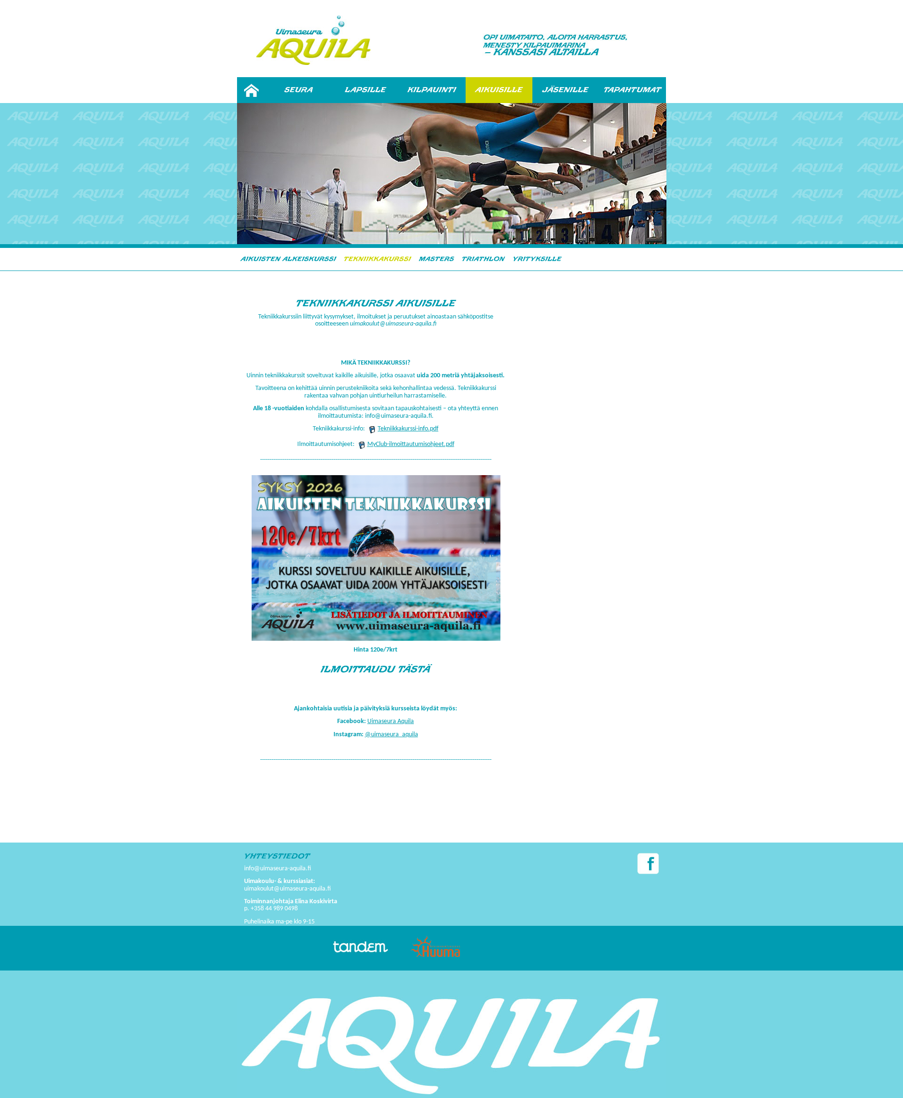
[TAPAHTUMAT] (632, 90)
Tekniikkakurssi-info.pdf (408, 428)
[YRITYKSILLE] (537, 258)
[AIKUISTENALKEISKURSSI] (288, 258)
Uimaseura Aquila (390, 721)
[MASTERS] (436, 258)
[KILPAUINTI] (432, 90)
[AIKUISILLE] (499, 90)
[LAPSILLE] (365, 90)
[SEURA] (298, 90)
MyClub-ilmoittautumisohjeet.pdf (410, 444)
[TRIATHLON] (483, 258)
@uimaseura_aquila (391, 734)
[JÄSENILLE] (565, 90)
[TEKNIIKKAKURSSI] (378, 258)
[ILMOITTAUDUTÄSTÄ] (375, 669)
